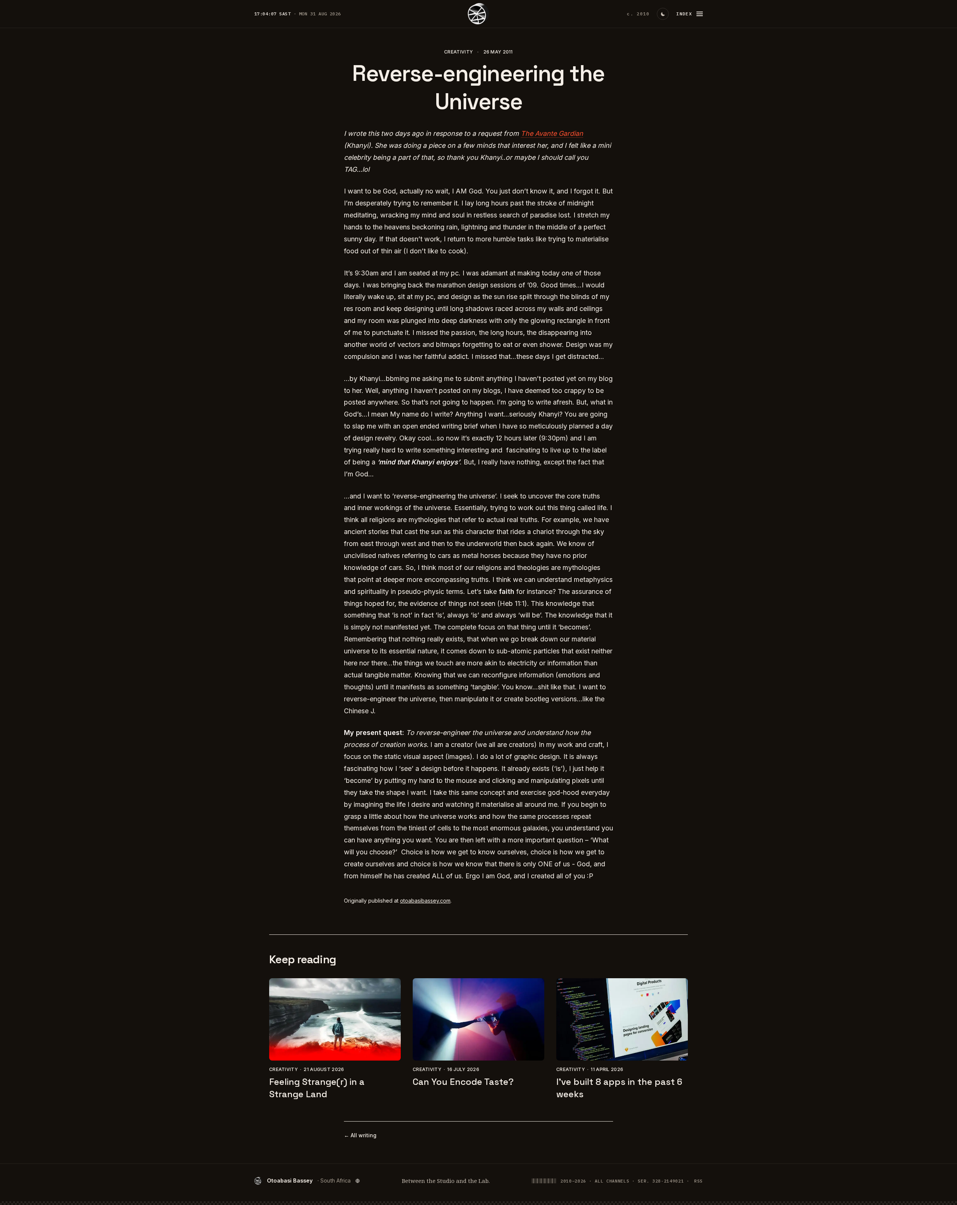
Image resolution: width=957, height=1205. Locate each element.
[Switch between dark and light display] (663, 14)
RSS (698, 1181)
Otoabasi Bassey (309, 1180)
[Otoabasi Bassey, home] (478, 14)
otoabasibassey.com (425, 900)
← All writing (360, 1135)
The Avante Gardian (552, 133)
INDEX (684, 13)
